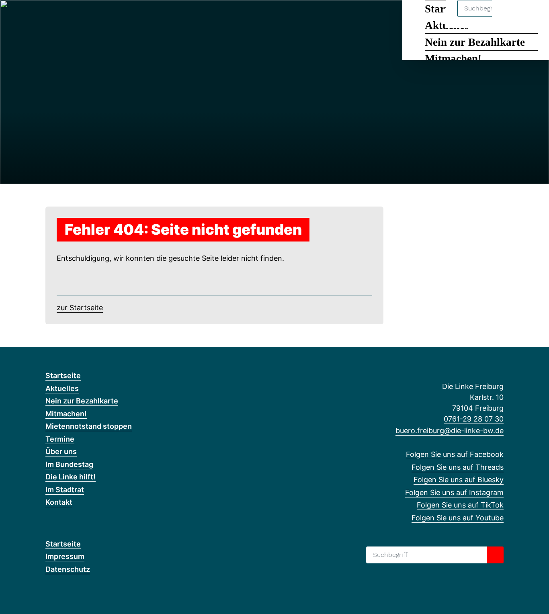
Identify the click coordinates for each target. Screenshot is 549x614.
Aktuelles (62, 388)
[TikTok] (102, 17)
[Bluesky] (76, 17)
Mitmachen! (453, 59)
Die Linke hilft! (70, 477)
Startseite (63, 375)
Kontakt (58, 502)
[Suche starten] (495, 554)
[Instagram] (89, 17)
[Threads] (63, 17)
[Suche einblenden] (508, 16)
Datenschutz (67, 569)
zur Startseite (80, 307)
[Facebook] (49, 17)
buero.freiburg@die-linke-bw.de (449, 430)
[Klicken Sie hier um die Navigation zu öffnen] (532, 16)
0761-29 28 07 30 (474, 419)
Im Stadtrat (64, 489)
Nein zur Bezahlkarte (475, 42)
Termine (59, 439)
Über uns (61, 451)
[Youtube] (115, 17)
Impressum (64, 556)
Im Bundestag (69, 464)
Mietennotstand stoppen (88, 426)
